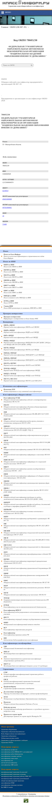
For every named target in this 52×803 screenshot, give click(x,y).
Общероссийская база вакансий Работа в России (21, 703)
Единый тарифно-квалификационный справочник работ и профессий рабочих (24, 674)
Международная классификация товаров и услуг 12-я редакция (25, 665)
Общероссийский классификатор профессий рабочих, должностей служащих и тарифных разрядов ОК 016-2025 (27, 504)
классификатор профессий (9, 749)
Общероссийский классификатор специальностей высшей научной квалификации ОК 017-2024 (27, 533)
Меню (8, 12)
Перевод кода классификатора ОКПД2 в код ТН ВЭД (22, 374)
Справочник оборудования (9, 729)
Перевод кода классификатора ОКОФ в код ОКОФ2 (21, 326)
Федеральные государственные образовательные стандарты (25, 698)
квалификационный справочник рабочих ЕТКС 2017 (16, 776)
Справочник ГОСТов (7, 742)
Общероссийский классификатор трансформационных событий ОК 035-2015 (27, 554)
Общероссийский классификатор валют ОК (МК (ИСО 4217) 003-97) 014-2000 (26, 414)
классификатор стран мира (9, 758)
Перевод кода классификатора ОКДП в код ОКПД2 (21, 331)
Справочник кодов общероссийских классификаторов (26, 6)
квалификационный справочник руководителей (15, 778)
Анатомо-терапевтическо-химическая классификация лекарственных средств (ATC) (22, 659)
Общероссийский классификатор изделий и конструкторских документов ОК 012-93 (25, 400)
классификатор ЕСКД (7, 783)
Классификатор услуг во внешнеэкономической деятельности (25, 606)
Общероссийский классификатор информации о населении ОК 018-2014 (27, 454)
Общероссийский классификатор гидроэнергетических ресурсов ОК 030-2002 (26, 435)
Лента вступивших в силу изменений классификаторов (23, 390)
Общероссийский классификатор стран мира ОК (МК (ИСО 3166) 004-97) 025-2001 (26, 540)
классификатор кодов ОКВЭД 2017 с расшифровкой (16, 752)
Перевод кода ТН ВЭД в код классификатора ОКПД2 (22, 369)
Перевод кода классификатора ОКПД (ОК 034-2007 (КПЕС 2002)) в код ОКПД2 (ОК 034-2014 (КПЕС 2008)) (27, 342)
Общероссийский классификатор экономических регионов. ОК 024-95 (27, 587)
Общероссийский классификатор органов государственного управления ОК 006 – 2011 (24, 469)
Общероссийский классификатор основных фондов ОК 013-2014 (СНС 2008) (26, 490)
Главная (4, 27)
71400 (4, 224)
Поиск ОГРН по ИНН (11, 302)
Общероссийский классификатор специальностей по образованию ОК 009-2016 (27, 547)
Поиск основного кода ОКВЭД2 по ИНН (17, 297)
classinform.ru (22, 794)
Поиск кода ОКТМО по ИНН (13, 271)
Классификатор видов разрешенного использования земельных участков (25, 612)
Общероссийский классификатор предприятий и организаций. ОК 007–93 (27, 518)
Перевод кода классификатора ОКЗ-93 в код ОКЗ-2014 (23, 380)
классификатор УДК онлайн (9, 765)
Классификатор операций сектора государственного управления (26, 618)
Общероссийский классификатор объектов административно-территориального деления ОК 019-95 (25, 407)
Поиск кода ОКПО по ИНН (13, 266)
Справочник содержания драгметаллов (12, 731)
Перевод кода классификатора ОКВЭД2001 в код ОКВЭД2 (24, 359)
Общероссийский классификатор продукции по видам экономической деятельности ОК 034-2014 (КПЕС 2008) (23, 497)
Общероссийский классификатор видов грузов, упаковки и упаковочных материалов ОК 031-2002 (24, 421)
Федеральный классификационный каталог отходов (22, 623)
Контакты (32, 794)
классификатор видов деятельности (12, 754)
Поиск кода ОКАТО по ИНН (13, 276)
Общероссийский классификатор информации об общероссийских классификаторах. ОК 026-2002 (27, 476)
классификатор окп (7, 760)
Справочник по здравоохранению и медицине (14, 740)
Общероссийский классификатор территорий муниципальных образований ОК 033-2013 (25, 561)
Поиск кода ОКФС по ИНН (13, 291)
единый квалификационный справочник (12, 780)
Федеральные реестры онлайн (10, 738)
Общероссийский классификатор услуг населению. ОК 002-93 (25, 594)
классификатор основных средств (11, 756)
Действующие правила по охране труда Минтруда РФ (22, 715)
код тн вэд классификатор (9, 762)
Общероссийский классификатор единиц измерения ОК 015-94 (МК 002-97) (27, 442)
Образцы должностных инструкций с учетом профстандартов (26, 693)
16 (3, 216)
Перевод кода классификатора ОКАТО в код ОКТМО (22, 364)
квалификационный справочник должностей (14, 772)
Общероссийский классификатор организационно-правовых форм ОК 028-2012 (26, 483)
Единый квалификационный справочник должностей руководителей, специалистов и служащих (22, 681)
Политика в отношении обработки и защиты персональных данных (26, 796)
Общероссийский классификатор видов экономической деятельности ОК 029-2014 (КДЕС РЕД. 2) (23, 428)
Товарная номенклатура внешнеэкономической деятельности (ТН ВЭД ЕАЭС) (26, 600)
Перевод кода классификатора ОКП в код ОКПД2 (21, 336)
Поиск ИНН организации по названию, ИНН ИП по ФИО (23, 307)
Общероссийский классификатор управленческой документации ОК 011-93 (27, 568)
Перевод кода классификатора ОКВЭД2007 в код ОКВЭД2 (24, 354)
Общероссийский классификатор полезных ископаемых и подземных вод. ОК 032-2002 (23, 511)
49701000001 (7, 207)
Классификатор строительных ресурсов (18, 629)
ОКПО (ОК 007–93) (18, 27)
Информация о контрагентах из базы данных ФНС (21, 318)
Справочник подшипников (8, 736)
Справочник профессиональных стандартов (19, 687)
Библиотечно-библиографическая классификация (21, 639)
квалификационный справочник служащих (13, 774)
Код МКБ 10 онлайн (7, 787)
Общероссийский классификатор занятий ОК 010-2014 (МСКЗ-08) (27, 448)
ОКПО (4, 79)
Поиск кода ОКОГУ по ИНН (13, 286)
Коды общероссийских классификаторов (13, 734)
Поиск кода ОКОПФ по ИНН (13, 281)
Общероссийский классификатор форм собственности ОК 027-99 (26, 581)
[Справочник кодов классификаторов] (26, 4)
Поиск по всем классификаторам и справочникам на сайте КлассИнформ (24, 256)
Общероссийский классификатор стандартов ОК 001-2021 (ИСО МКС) (26, 525)
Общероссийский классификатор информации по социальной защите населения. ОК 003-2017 (25, 462)
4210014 (5, 191)
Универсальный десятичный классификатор (19, 647)
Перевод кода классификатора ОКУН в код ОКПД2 (21, 349)
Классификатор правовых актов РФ (16, 634)
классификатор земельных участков (11, 785)
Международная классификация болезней (18, 652)
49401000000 (7, 199)
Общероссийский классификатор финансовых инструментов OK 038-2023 (26, 575)
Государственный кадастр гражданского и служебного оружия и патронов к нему (26, 709)
